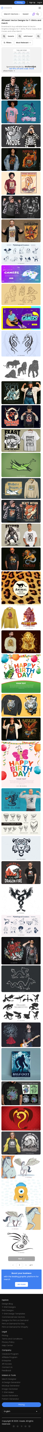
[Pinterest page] (21, 1426)
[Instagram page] (13, 1426)
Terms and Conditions (12, 1338)
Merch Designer (9, 1379)
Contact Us (7, 1367)
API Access (7, 1364)
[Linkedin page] (29, 1426)
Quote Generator (10, 1395)
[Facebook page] (17, 1426)
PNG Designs (7, 1310)
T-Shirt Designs (9, 1307)
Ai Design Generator (11, 1382)
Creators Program (10, 1354)
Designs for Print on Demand (15, 1320)
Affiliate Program (9, 1357)
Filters (8, 42)
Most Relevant (22, 42)
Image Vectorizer (10, 1389)
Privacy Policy (8, 1342)
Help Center (7, 1345)
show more (8, 71)
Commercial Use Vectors (13, 1317)
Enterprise (6, 1360)
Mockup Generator (10, 1385)
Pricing (5, 1335)
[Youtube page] (25, 1426)
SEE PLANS (21, 1284)
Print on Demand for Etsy (13, 1323)
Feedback (6, 1370)
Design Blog (7, 1303)
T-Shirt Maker (8, 1392)
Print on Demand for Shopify (15, 1327)
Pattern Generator (10, 1399)
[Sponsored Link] (21, 57)
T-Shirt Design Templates (13, 1313)
